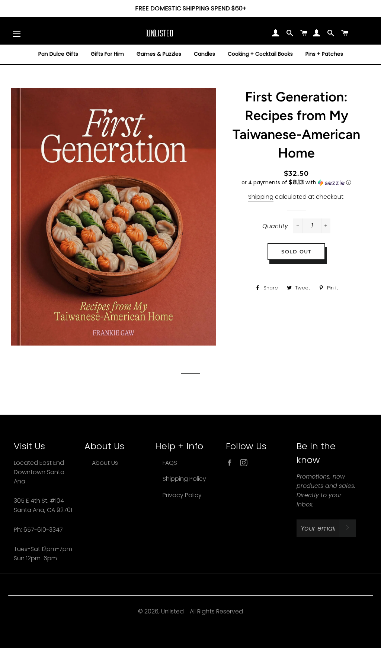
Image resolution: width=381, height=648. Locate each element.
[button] (297, 183)
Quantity (275, 226)
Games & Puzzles (159, 54)
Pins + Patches (324, 54)
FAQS (170, 463)
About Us (105, 463)
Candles (204, 54)
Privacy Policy (182, 495)
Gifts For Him (107, 54)
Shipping (260, 196)
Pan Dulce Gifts (58, 54)
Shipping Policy (184, 478)
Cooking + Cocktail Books (260, 54)
